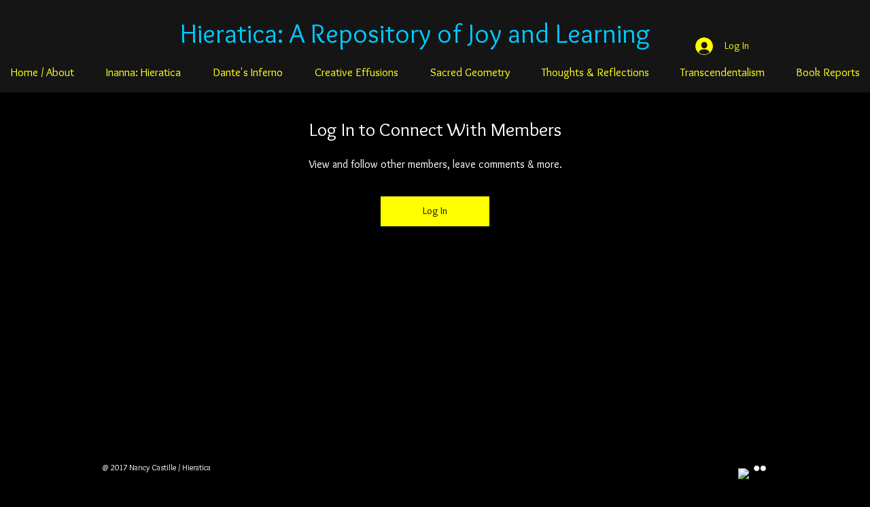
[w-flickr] (760, 468)
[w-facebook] (744, 474)
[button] (143, 72)
